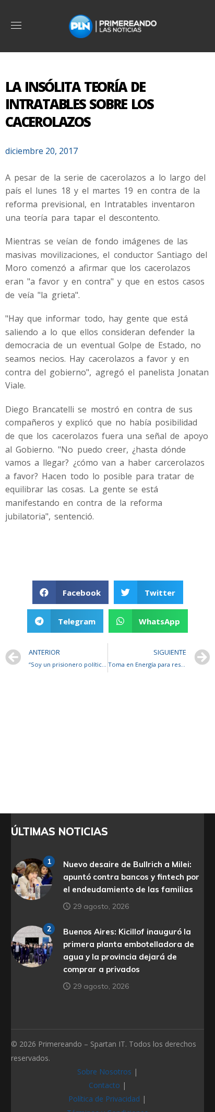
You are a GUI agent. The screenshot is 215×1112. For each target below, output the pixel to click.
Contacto (104, 1085)
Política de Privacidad (104, 1099)
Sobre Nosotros (104, 1071)
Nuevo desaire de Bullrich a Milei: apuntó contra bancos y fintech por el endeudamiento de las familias (131, 876)
